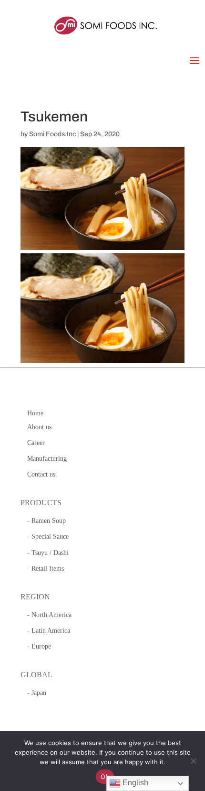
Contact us (41, 474)
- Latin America (48, 630)
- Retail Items (45, 568)
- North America (49, 614)
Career (36, 442)
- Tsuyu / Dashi (48, 552)
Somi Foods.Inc (52, 134)
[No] (193, 761)
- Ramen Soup (46, 520)
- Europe (39, 646)
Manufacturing (47, 458)
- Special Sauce (48, 536)
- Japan (36, 692)
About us (39, 427)
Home (35, 413)
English (134, 783)
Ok (105, 776)
